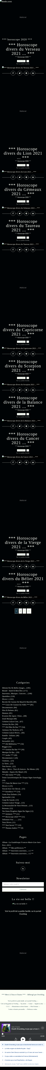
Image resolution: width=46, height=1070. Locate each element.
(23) (8, 761)
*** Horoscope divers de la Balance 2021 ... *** (23, 402)
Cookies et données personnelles (16, 1009)
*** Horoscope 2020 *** (23, 57)
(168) (17, 693)
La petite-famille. (24, 911)
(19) (14, 772)
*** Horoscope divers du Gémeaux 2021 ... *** (23, 189)
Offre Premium (34, 1006)
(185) (16, 688)
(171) (15, 691)
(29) (10, 752)
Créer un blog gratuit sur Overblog (9, 1003)
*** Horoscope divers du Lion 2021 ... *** (23, 153)
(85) (17, 705)
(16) (11, 775)
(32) (6, 747)
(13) (10, 800)
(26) (10, 758)
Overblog (40, 995)
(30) (13, 750)
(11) (10, 814)
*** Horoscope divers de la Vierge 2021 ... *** (23, 542)
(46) (13, 733)
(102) (8, 699)
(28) (9, 755)
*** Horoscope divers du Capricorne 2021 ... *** (23, 329)
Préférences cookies (32, 1009)
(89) (19, 702)
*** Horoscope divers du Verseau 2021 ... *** (23, 49)
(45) (7, 738)
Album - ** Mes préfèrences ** (14, 848)
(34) (13, 744)
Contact (30, 1003)
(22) (9, 766)
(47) (12, 730)
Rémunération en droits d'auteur (20, 1006)
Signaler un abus (39, 1003)
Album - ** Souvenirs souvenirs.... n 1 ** (17, 851)
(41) (8, 741)
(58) (10, 724)
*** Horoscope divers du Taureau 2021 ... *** (23, 225)
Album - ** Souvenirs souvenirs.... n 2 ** (17, 854)
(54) (13, 727)
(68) (14, 716)
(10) (11, 825)
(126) (8, 696)
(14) (11, 792)
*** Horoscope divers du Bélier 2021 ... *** (23, 578)
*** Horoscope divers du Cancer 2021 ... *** (23, 438)
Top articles (23, 1003)
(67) (12, 722)
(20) (20, 769)
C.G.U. (8, 1006)
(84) (9, 708)
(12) (7, 808)
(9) (12, 828)
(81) (10, 710)
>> (29, 611)
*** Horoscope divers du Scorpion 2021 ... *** (23, 366)
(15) (15, 783)
